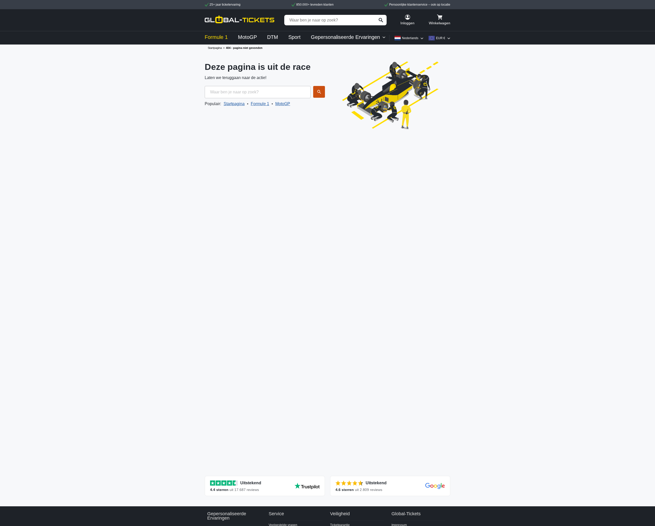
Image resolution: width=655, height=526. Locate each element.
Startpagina (215, 47)
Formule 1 (260, 104)
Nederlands (410, 38)
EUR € (440, 38)
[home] (239, 20)
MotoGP (282, 104)
